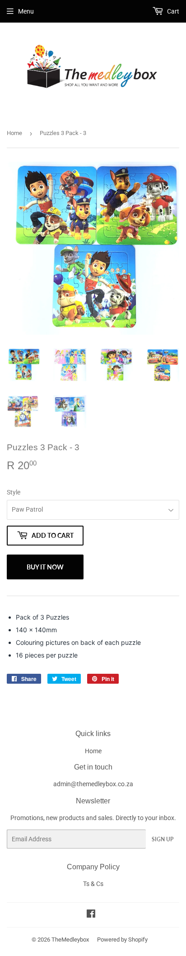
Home (14, 133)
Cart (172, 11)
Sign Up (162, 839)
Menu (26, 11)
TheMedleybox (70, 939)
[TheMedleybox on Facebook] (91, 915)
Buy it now (45, 567)
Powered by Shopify (122, 939)
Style (13, 492)
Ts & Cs (93, 883)
